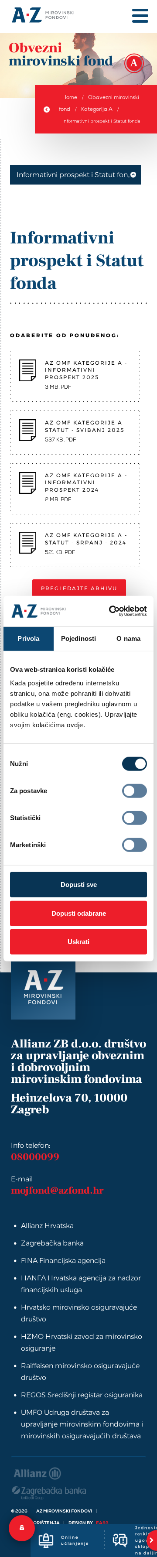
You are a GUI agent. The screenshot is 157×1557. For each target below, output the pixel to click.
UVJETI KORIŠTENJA (36, 1523)
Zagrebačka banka (52, 1243)
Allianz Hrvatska (47, 1226)
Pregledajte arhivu (79, 588)
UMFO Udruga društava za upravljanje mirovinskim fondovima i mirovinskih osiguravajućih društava (82, 1424)
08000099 (35, 1156)
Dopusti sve (79, 884)
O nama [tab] (128, 638)
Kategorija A (97, 109)
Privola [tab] (28, 638)
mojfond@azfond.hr (57, 1190)
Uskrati (78, 941)
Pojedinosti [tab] (78, 638)
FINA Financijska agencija (63, 1260)
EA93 (102, 1523)
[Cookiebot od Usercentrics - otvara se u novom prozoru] (109, 611)
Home (69, 97)
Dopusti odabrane (78, 913)
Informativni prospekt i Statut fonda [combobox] (77, 175)
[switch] (134, 791)
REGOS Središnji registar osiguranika (82, 1395)
